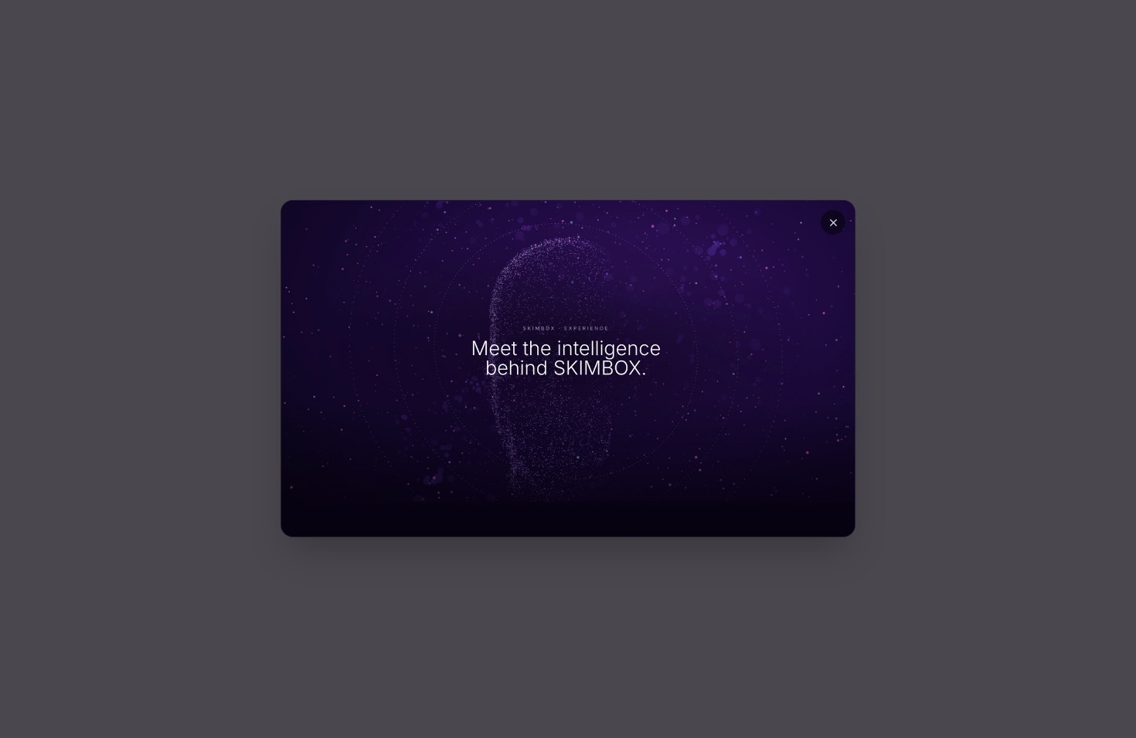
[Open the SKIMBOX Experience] (568, 351)
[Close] (833, 222)
